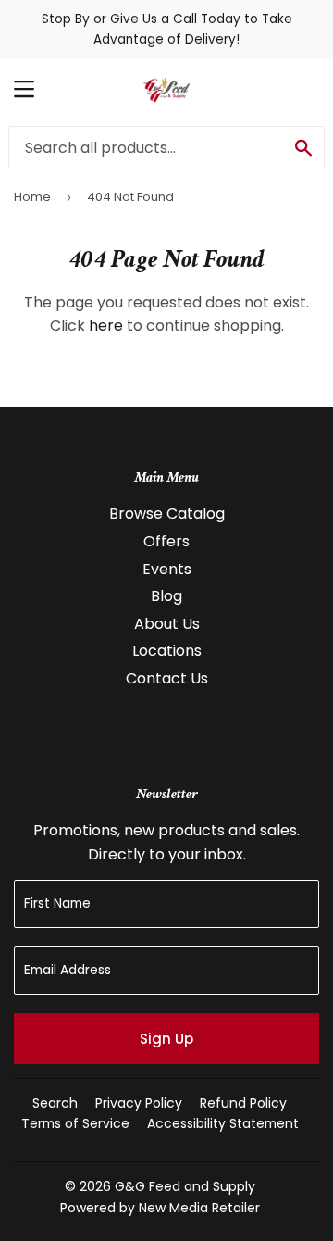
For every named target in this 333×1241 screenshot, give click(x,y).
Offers (166, 541)
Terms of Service (75, 1123)
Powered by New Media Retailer (160, 1207)
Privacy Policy (138, 1103)
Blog (166, 596)
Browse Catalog (167, 513)
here (106, 325)
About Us (167, 623)
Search (55, 1103)
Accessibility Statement (223, 1123)
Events (166, 569)
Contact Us (167, 678)
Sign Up (166, 1038)
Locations (167, 650)
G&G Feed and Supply (185, 1186)
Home (32, 197)
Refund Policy (243, 1103)
